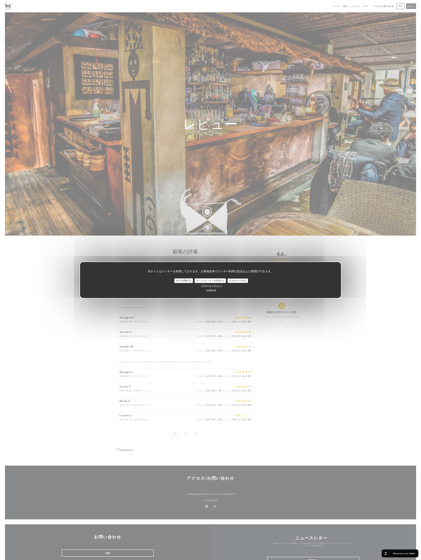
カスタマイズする (237, 280)
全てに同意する (183, 280)
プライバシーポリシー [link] (211, 285)
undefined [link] (211, 290)
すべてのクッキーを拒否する (210, 280)
